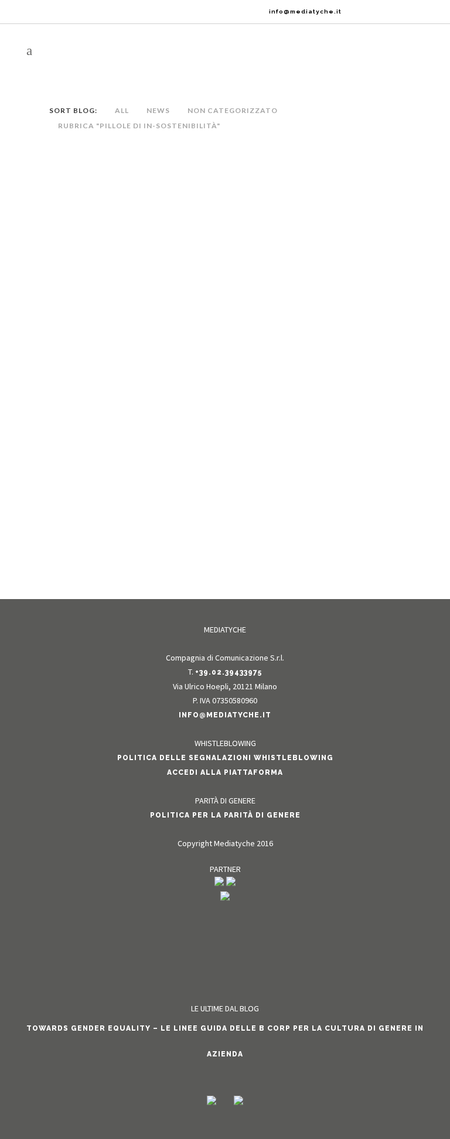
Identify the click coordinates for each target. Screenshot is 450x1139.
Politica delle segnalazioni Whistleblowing (225, 758)
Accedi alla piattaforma (225, 772)
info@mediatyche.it (225, 715)
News (141, 182)
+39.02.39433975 (228, 672)
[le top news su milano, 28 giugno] (135, 360)
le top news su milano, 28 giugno (135, 443)
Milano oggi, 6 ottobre (135, 162)
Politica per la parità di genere (225, 815)
